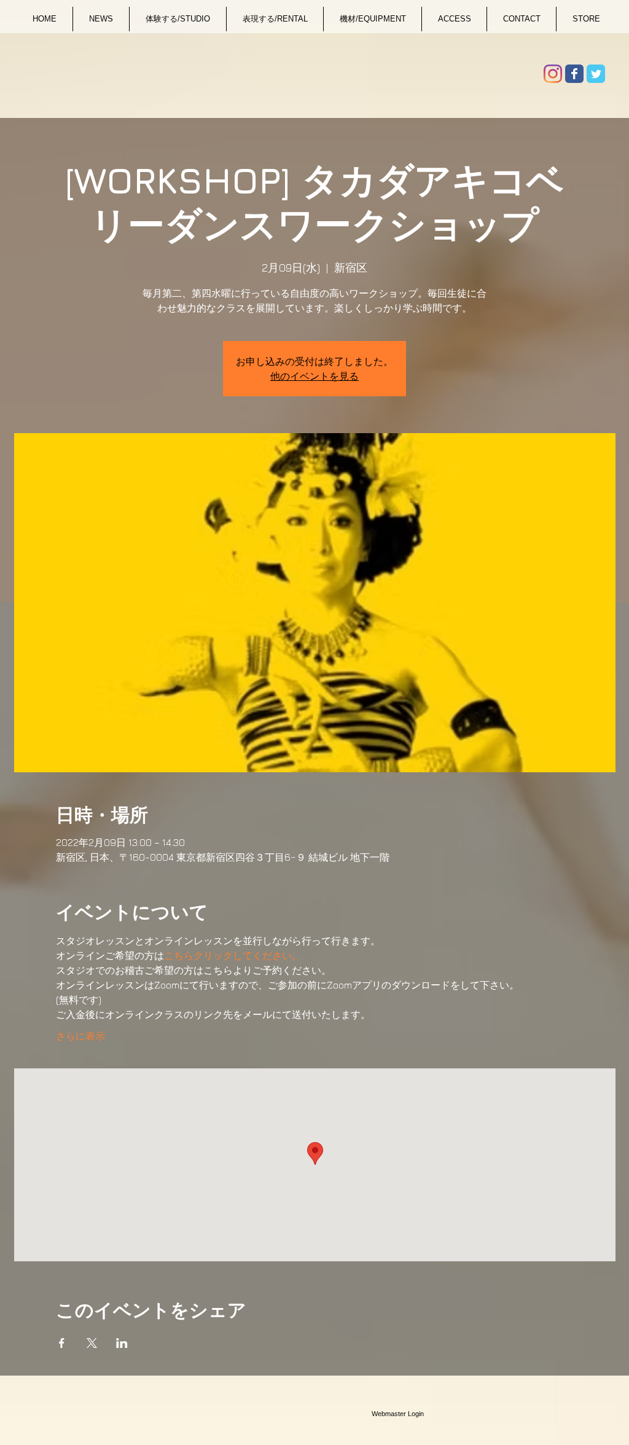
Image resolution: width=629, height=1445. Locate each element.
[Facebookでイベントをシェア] (62, 1343)
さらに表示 (80, 1035)
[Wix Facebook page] (574, 74)
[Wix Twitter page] (596, 74)
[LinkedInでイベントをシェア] (122, 1343)
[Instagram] (553, 74)
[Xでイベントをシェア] (92, 1343)
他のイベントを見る (314, 376)
